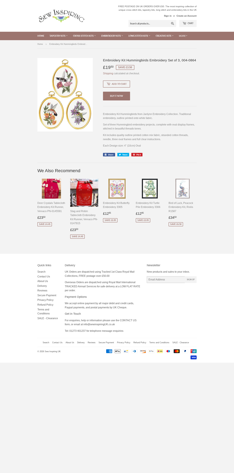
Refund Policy (45, 304)
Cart (190, 23)
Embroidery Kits (111, 35)
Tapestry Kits (58, 35)
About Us (42, 281)
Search (41, 271)
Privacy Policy (45, 300)
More (182, 36)
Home (40, 35)
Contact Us (43, 276)
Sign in (168, 16)
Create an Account (187, 16)
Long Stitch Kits (138, 35)
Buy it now (116, 96)
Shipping (108, 73)
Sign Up (191, 279)
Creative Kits (164, 35)
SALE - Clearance (47, 318)
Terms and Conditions (159, 342)
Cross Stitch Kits (83, 35)
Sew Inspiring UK (53, 351)
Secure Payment (46, 295)
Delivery (42, 286)
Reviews (42, 290)
